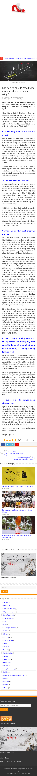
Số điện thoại (7, 662)
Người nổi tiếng (7, 653)
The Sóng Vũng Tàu (15, 761)
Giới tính (5, 631)
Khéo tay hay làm (8, 640)
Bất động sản (6, 605)
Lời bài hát (6, 646)
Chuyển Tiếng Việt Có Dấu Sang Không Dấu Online (18, 58)
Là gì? (5, 643)
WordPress (14, 768)
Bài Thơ (5, 602)
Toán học (5, 684)
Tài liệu (5, 672)
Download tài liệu (8, 618)
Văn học (5, 688)
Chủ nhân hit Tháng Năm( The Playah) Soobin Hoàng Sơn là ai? (23, 458)
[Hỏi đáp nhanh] (18, 7)
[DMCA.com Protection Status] (6, 718)
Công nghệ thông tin (9, 612)
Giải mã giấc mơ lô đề (9, 627)
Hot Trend (6, 637)
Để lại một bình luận (9, 99)
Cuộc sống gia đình (8, 615)
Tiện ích (5, 678)
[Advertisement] (18, 32)
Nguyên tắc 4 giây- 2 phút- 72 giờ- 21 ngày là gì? (17, 486)
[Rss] (18, 771)
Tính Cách (6, 681)
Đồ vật (5, 624)
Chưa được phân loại (9, 608)
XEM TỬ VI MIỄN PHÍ (7, 723)
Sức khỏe (5, 665)
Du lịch (5, 621)
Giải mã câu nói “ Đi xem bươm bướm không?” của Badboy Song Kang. (13, 453)
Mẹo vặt (5, 650)
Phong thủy (6, 659)
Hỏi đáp (5, 634)
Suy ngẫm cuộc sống (18, 97)
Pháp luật (5, 656)
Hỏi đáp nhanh (29, 768)
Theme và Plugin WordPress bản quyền (14, 675)
